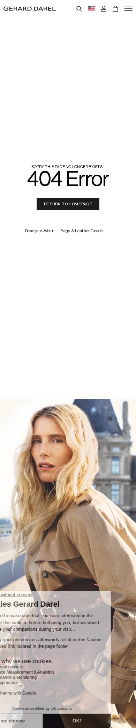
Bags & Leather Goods (82, 231)
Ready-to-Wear (39, 231)
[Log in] (103, 8)
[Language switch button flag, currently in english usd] (91, 9)
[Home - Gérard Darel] (29, 9)
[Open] (128, 8)
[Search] (79, 8)
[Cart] (115, 8)
